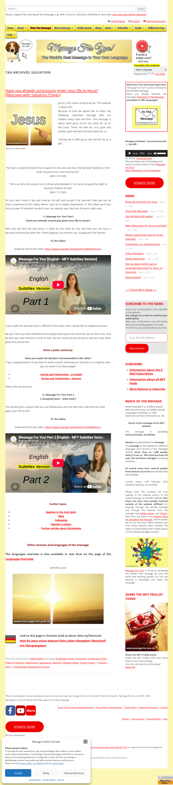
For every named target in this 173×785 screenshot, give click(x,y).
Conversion (81, 658)
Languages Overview (19, 559)
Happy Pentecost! (135, 258)
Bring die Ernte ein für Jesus (141, 201)
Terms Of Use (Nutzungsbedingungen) (75, 707)
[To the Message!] (146, 566)
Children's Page (156, 27)
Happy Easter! (133, 277)
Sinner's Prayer (87, 662)
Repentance (45, 662)
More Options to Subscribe (147, 389)
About (20, 27)
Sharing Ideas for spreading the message (146, 518)
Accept (18, 773)
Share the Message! (136, 211)
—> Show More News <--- (141, 290)
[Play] (129, 153)
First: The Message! (40, 27)
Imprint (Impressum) (148, 707)
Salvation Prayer (71, 662)
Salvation (56, 662)
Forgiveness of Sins (97, 658)
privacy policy (25, 763)
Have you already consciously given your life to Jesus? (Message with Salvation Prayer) (51, 92)
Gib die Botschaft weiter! (139, 216)
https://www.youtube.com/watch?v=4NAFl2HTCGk (72, 249)
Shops (98, 27)
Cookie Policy (130, 707)
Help (9, 34)
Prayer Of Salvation (15, 662)
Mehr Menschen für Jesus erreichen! (146, 225)
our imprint (38, 763)
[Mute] (155, 153)
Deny (46, 773)
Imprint (60, 779)
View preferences (74, 773)
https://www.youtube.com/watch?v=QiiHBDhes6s (72, 427)
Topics (138, 27)
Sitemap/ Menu (153, 718)
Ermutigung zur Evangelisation (142, 244)
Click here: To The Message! (150, 96)
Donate (125, 718)
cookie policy (58, 763)
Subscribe (123, 27)
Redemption (32, 662)
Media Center (84, 27)
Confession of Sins (65, 658)
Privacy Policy (49, 779)
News (108, 27)
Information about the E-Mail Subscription (146, 372)
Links (165, 718)
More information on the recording (142, 170)
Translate (159, 74)
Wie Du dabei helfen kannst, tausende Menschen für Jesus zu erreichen (144, 268)
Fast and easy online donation (129, 14)
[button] (85, 741)
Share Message (62, 27)
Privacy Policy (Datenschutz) (109, 707)
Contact (164, 707)
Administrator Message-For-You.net (32, 666)
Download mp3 (144, 158)
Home (10, 27)
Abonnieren (136, 348)
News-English (37, 658)
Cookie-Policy (35, 779)
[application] (146, 153)
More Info (130, 667)
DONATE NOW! (144, 183)
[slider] (161, 153)
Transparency (137, 718)
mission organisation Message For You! (108, 747)
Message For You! (134, 570)
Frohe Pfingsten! (134, 253)
